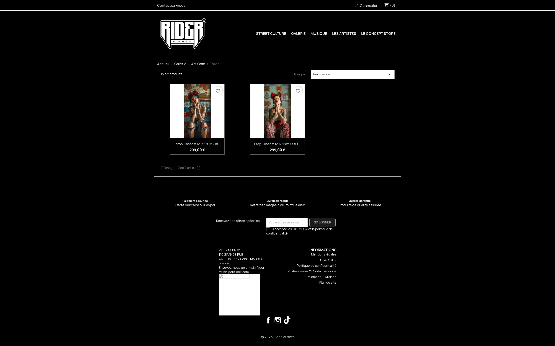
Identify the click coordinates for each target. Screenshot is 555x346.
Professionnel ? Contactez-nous (312, 271)
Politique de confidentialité (316, 266)
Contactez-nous (171, 5)
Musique (319, 33)
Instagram (277, 320)
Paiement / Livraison (321, 277)
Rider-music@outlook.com (242, 269)
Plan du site (327, 282)
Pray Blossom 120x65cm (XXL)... (277, 144)
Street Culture (271, 33)
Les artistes (344, 33)
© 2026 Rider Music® (277, 337)
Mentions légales (323, 254)
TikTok (287, 320)
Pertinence (352, 74)
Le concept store (378, 33)
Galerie (298, 33)
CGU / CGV (328, 260)
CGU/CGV (300, 229)
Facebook (268, 320)
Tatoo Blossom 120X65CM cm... (197, 144)
